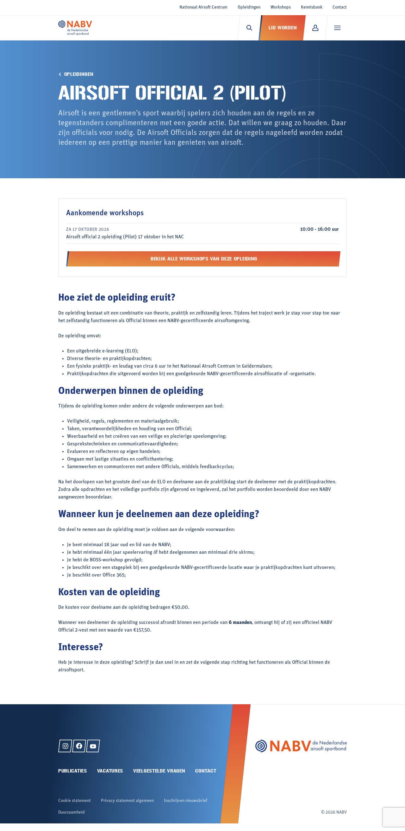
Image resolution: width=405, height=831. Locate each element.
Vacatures (110, 770)
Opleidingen (249, 7)
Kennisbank (311, 7)
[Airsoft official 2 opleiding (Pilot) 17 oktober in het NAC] (202, 233)
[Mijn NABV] (315, 27)
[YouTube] (93, 746)
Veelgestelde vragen (159, 770)
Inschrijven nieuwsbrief (185, 800)
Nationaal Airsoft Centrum (203, 7)
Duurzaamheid (71, 812)
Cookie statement (74, 800)
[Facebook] (79, 746)
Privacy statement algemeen (127, 800)
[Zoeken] (249, 27)
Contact (340, 7)
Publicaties (72, 770)
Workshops (281, 7)
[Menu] (337, 27)
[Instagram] (65, 746)
